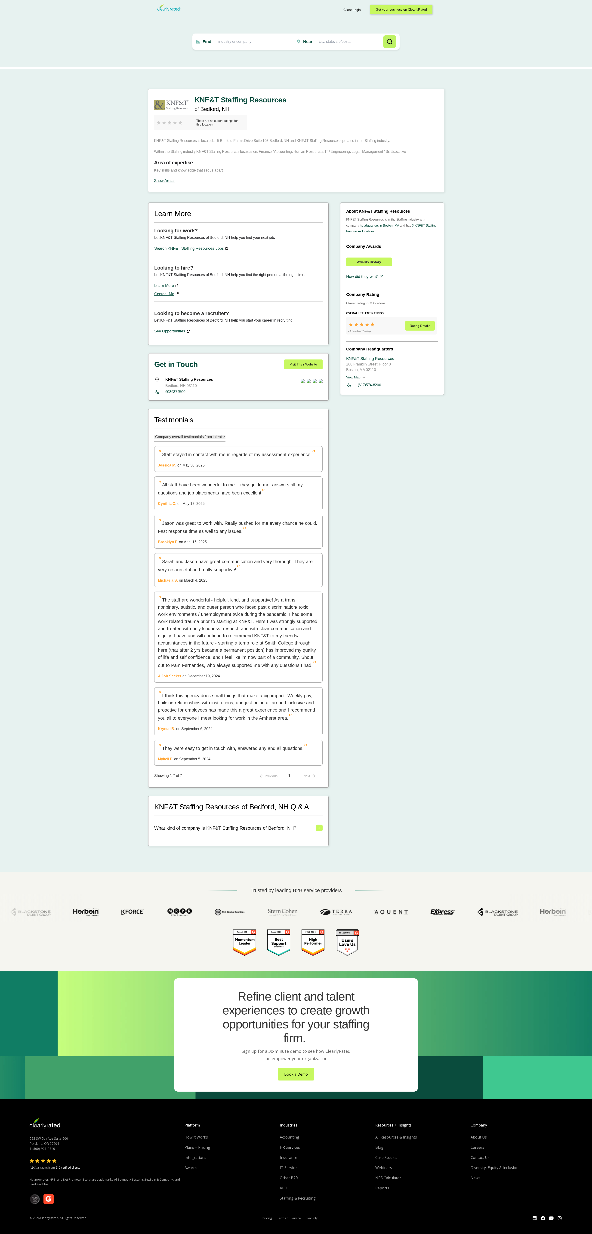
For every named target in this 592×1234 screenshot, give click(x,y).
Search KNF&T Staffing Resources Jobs (189, 248)
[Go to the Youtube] (543, 1218)
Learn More (164, 285)
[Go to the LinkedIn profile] (534, 1218)
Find (207, 41)
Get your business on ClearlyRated (401, 9)
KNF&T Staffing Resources (370, 358)
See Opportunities (169, 331)
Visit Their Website (303, 364)
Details (420, 326)
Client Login (352, 10)
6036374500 (175, 392)
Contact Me (164, 294)
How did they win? (362, 276)
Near (307, 41)
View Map (353, 377)
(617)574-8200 (369, 385)
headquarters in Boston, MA (379, 225)
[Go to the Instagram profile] (559, 1218)
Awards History (369, 262)
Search (389, 41)
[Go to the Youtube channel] (551, 1218)
